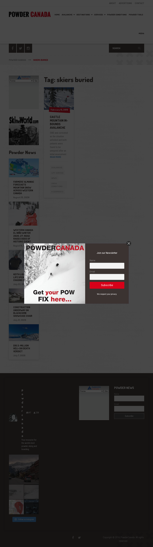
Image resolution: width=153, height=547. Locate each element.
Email (92, 272)
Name (92, 260)
